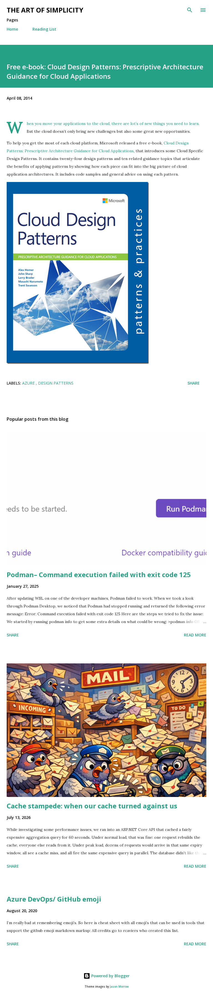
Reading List (44, 29)
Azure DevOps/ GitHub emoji (54, 899)
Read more (195, 635)
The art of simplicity (45, 9)
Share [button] (193, 383)
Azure (29, 383)
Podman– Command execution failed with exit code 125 (99, 574)
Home (12, 29)
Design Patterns (55, 383)
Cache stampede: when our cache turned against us (92, 805)
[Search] (189, 10)
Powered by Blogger (110, 975)
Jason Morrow (119, 986)
